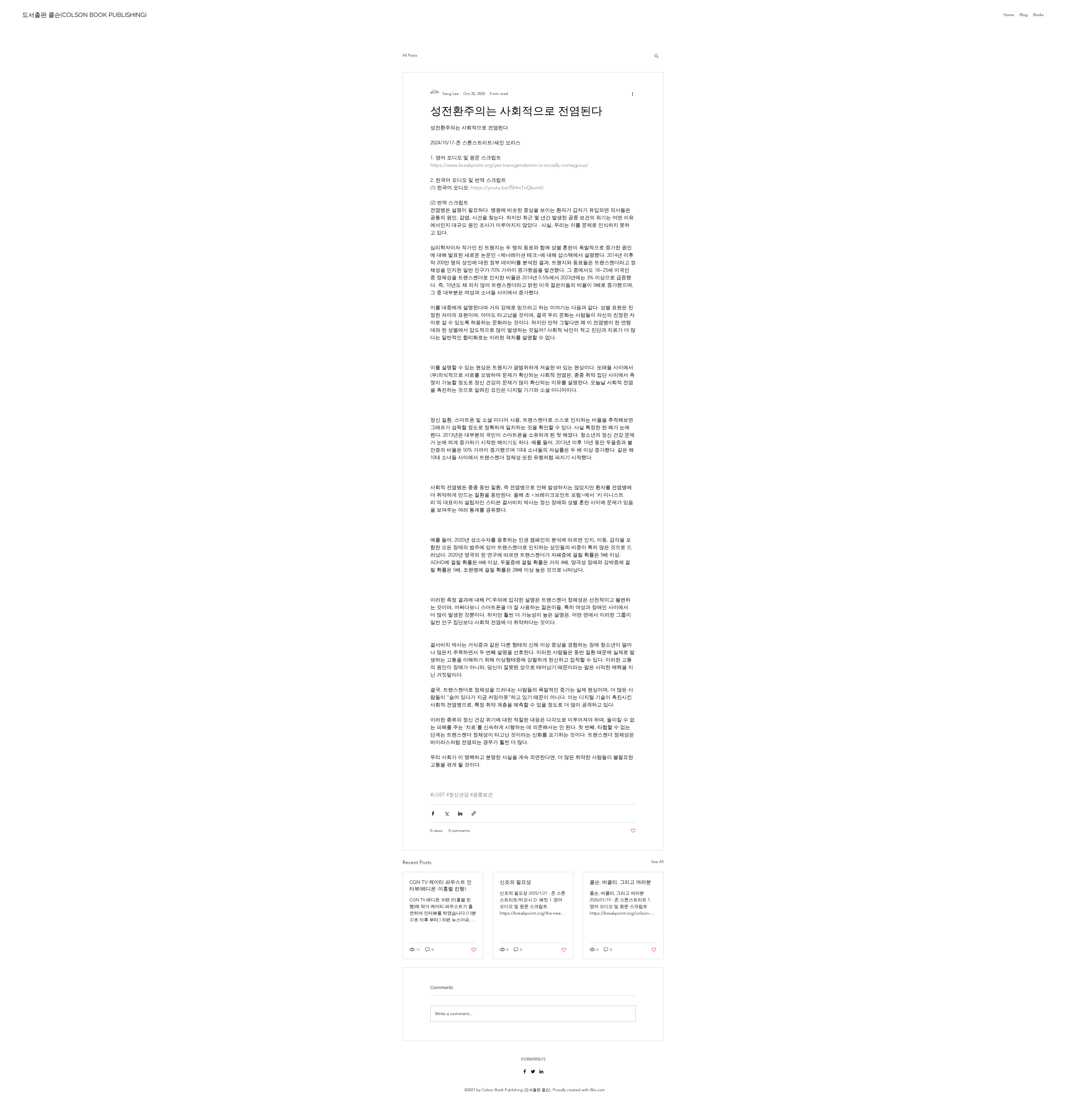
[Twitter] (533, 1071)
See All (657, 861)
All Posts (410, 55)
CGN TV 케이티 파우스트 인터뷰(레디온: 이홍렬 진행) (440, 885)
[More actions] (632, 93)
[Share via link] (473, 813)
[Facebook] (524, 1071)
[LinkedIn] (541, 1071)
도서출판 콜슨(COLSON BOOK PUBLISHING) (84, 14)
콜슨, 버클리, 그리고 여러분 (620, 882)
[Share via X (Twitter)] (446, 813)
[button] (656, 55)
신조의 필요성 (515, 882)
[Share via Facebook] (433, 813)
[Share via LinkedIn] (460, 813)
